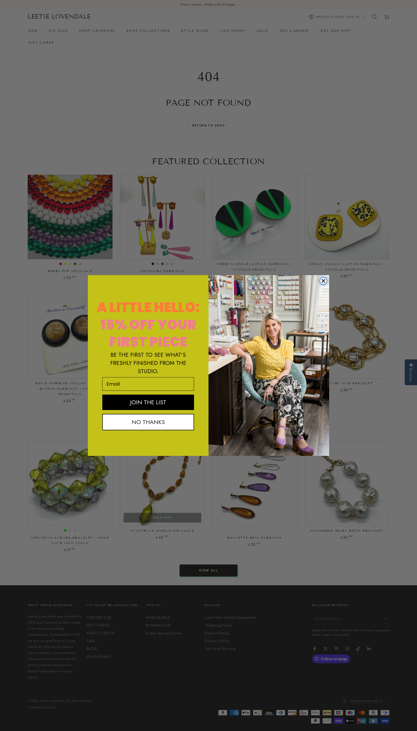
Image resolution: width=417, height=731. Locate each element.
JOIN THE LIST (148, 402)
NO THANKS (148, 422)
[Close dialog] (323, 281)
